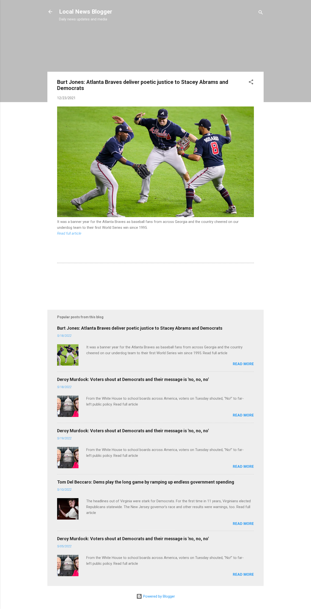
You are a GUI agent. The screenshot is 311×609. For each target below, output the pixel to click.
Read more (243, 364)
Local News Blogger (85, 11)
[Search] (261, 13)
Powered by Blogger (158, 596)
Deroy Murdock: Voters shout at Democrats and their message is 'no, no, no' (133, 379)
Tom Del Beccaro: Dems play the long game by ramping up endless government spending (145, 482)
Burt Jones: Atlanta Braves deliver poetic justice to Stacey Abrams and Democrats (139, 328)
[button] (251, 83)
